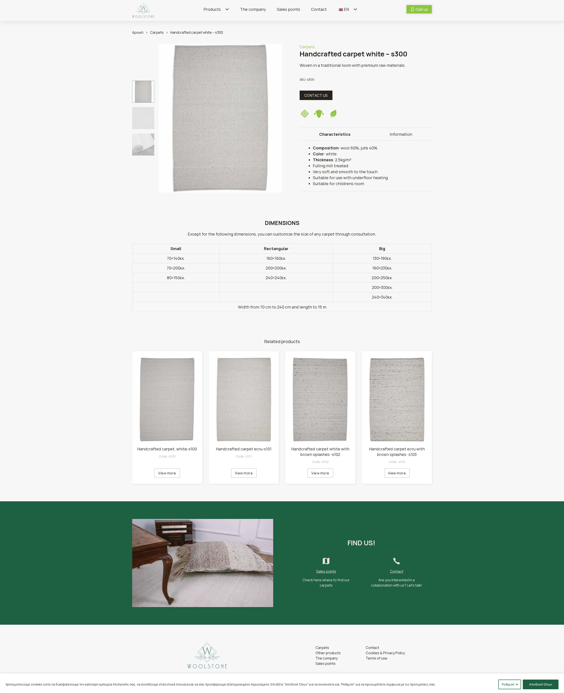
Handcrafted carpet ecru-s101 (243, 448)
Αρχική (137, 32)
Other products (328, 652)
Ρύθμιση (508, 684)
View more (167, 473)
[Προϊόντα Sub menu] (227, 9)
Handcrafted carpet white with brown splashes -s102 (320, 451)
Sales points (288, 9)
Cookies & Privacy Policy (385, 652)
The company (253, 9)
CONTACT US (316, 95)
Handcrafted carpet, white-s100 (167, 448)
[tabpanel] (365, 166)
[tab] (335, 134)
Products (212, 9)
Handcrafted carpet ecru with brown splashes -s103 (397, 451)
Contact (319, 9)
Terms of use (376, 658)
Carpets (157, 32)
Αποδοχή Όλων (540, 684)
